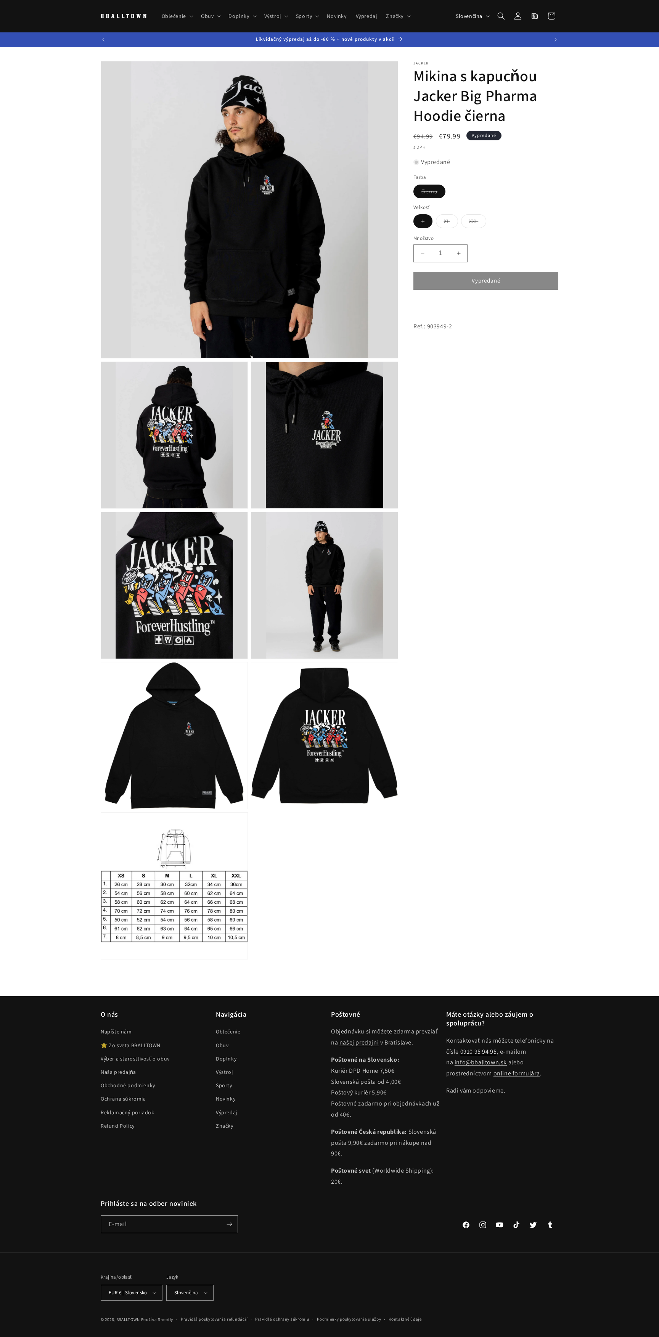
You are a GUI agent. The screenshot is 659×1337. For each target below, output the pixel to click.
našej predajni (359, 1042)
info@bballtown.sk (481, 1062)
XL (451, 222)
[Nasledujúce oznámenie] (555, 39)
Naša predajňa (118, 1072)
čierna (433, 193)
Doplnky (226, 1058)
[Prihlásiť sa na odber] (229, 1224)
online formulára (516, 1073)
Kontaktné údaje (405, 1319)
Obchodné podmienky (128, 1085)
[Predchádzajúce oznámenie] (103, 39)
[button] (176, 16)
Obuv (222, 1045)
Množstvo (423, 238)
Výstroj (224, 1072)
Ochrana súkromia (123, 1098)
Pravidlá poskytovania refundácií (214, 1319)
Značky (224, 1125)
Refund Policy (118, 1125)
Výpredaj (226, 1112)
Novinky (225, 1098)
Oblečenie (228, 1031)
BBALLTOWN (128, 1319)
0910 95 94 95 (478, 1052)
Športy (224, 1085)
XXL (477, 222)
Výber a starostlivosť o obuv (135, 1058)
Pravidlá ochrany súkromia (282, 1319)
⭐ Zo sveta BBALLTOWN (131, 1045)
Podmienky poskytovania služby (349, 1319)
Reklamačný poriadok (127, 1112)
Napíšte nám (116, 1031)
